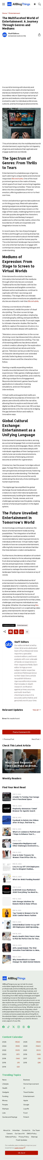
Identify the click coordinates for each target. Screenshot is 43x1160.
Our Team (36, 1130)
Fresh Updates (21, 1140)
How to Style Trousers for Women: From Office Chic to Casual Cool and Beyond (24, 857)
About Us (6, 1130)
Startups (5, 1109)
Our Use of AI (20, 1134)
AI (24, 1088)
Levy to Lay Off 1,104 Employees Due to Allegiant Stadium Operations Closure (26, 869)
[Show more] (27, 631)
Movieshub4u (17, 178)
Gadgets (5, 1092)
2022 (11, 1050)
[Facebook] (10, 631)
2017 (32, 1058)
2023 (32, 1046)
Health (4, 1088)
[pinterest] (29, 1027)
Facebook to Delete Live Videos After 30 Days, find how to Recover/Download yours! (26, 822)
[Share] (38, 34)
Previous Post (9, 739)
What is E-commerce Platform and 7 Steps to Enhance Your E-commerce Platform (26, 834)
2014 (11, 1067)
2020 (11, 1054)
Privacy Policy (24, 1137)
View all (35, 710)
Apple (25, 1100)
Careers (9, 1134)
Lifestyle (5, 1084)
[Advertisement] (21, 61)
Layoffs (26, 1109)
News (4, 1080)
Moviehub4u (33, 301)
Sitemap (34, 1137)
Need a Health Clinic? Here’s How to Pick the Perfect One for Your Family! (26, 938)
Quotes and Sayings (9, 1117)
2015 (32, 1063)
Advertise (16, 1130)
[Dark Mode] (35, 4)
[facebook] (3, 1027)
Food (25, 1113)
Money (4, 1100)
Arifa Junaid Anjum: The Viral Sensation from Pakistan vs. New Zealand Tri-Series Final (26, 950)
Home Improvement (31, 1084)
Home (4, 13)
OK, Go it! (21, 1153)
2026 (11, 1042)
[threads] (23, 1027)
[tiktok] (8, 1027)
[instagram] (18, 1027)
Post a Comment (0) (21, 732)
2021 (32, 1050)
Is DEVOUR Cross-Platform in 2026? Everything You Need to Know (25, 892)
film (36, 605)
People (5, 1105)
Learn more (18, 1148)
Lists (4, 1113)
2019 (32, 1054)
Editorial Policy (11, 1137)
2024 (11, 1046)
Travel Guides (28, 1092)
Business (26, 1080)
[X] (16, 631)
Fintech (26, 1117)
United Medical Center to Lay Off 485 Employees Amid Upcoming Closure (26, 927)
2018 (11, 1058)
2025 (32, 1042)
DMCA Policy (31, 1134)
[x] (13, 1027)
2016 (11, 1063)
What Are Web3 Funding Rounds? (26, 879)
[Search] (39, 4)
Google (26, 1105)
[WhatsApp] (21, 631)
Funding (5, 1096)
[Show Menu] (3, 4)
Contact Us (26, 1130)
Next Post (35, 739)
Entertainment (14, 13)
